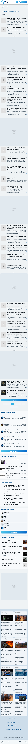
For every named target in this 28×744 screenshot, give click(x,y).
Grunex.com (4, 555)
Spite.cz (3, 549)
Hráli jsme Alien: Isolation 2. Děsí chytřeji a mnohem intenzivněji (21, 657)
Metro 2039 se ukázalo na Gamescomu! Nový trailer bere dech (12, 558)
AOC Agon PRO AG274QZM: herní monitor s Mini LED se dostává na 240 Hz (16, 323)
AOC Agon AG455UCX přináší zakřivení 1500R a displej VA (14, 186)
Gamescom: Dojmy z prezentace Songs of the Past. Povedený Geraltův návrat (12, 547)
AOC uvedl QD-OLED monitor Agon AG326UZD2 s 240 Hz (16, 28)
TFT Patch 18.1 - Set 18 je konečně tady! (6, 687)
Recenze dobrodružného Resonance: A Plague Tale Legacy (20, 663)
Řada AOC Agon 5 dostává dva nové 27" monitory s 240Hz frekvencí (16, 237)
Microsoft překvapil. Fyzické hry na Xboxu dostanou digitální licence (11, 553)
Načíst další (14, 400)
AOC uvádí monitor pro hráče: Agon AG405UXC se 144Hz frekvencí (16, 148)
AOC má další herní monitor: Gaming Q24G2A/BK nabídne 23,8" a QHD (17, 157)
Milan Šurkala (10, 24)
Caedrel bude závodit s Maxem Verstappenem (6, 683)
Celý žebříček (14, 532)
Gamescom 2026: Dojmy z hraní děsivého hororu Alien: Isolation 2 (21, 629)
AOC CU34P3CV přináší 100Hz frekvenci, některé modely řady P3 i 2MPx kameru (16, 227)
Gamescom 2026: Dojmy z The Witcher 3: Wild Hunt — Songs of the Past (20, 624)
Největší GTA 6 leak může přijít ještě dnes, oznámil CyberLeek (6, 635)
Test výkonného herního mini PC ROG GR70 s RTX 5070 (7, 660)
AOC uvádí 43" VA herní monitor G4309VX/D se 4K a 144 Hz (15, 382)
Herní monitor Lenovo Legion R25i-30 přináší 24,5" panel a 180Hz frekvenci (17, 109)
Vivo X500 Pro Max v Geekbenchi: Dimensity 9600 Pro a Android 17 (21, 713)
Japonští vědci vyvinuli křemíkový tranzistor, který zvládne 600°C (7, 650)
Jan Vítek (8, 396)
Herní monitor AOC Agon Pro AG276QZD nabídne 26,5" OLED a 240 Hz (17, 168)
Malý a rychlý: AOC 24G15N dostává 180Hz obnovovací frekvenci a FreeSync (16, 99)
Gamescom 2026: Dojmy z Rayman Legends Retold (20, 634)
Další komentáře (14, 451)
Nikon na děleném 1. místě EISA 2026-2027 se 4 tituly (20, 703)
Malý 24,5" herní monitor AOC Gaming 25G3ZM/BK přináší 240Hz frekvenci (17, 246)
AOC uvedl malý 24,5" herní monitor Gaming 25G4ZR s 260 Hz (16, 19)
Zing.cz (3, 543)
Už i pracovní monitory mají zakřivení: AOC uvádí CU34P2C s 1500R (17, 333)
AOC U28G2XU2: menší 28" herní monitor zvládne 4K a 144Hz (15, 264)
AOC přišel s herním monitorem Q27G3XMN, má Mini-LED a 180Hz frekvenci (16, 88)
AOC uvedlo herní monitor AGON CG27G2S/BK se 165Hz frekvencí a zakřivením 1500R (16, 68)
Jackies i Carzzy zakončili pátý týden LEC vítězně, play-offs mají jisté (7, 678)
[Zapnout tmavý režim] (20, 2)
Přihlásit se (24, 2)
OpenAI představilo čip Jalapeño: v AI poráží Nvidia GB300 (7, 656)
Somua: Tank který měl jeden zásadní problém (21, 688)
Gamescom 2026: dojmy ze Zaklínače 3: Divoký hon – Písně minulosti (12, 541)
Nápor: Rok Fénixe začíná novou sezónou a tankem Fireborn (20, 678)
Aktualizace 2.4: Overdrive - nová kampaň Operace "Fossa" (21, 684)
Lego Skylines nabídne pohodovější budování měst (11, 564)
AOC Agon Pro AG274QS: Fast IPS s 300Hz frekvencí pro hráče (16, 313)
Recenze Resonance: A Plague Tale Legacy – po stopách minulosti (6, 713)
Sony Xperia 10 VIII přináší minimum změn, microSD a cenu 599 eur (20, 708)
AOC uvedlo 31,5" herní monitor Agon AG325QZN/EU (17, 177)
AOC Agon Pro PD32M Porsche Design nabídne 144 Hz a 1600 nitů (17, 342)
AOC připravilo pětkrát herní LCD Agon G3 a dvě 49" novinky (16, 391)
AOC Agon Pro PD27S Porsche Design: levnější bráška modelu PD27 (17, 255)
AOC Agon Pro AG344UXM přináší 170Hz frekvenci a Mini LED (16, 304)
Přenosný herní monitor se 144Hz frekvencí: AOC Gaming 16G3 (16, 78)
